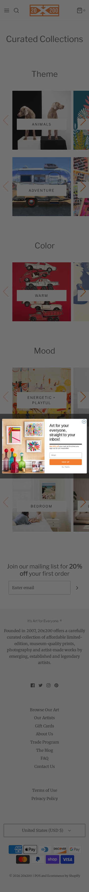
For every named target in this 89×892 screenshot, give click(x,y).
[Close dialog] (84, 421)
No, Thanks (66, 467)
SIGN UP (65, 462)
